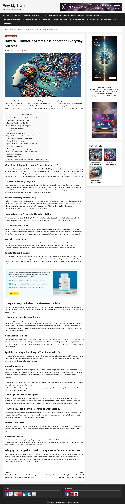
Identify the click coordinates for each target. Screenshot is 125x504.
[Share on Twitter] (11, 494)
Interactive (94, 19)
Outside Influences (85, 15)
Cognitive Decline (69, 15)
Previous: (20, 474)
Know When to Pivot (13, 157)
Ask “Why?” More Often (15, 131)
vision (55, 372)
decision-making (31, 321)
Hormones (26, 15)
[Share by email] (34, 494)
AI (87, 19)
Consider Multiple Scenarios (16, 133)
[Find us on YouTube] (76, 494)
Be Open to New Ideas (14, 154)
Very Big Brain (14, 5)
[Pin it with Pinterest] (20, 494)
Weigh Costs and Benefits (15, 141)
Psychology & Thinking (12, 19)
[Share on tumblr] (29, 494)
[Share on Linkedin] (25, 494)
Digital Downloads (76, 19)
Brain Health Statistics (109, 19)
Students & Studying (60, 19)
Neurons (6, 15)
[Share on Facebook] (7, 494)
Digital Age (46, 19)
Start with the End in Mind (15, 128)
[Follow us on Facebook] (67, 494)
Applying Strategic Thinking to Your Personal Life (21, 144)
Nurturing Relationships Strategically (19, 149)
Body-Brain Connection (53, 15)
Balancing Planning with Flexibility (18, 123)
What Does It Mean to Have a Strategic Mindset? (21, 118)
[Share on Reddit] (16, 494)
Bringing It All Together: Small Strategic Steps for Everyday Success (27, 159)
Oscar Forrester (10, 50)
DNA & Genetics (9, 23)
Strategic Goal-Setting (14, 146)
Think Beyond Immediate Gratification (19, 139)
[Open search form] (121, 19)
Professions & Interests (31, 19)
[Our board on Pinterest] (72, 494)
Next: (65, 474)
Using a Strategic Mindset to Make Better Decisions (22, 136)
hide (30, 114)
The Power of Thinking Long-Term (18, 120)
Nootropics (16, 15)
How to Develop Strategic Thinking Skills (18, 126)
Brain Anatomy (37, 15)
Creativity (97, 15)
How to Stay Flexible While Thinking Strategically (21, 151)
